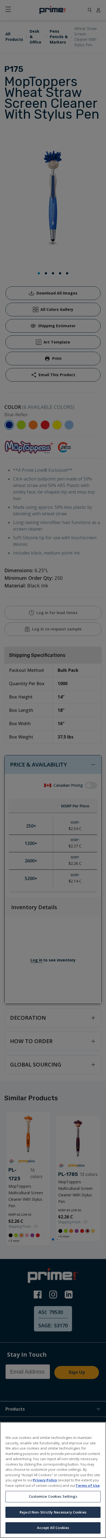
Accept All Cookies (53, 1527)
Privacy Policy (45, 1480)
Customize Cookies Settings (53, 1496)
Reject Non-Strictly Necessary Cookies (53, 1512)
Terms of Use (88, 1485)
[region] (53, 1480)
